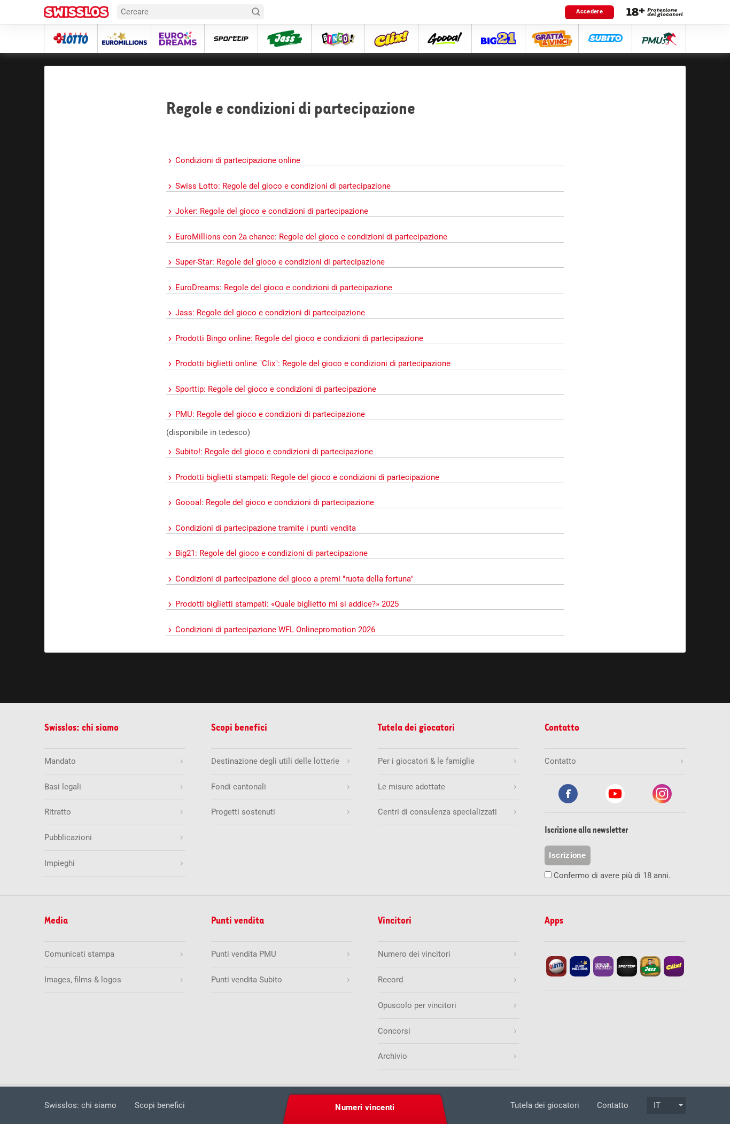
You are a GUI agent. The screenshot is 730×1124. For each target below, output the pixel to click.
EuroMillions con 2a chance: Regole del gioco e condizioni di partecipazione (311, 237)
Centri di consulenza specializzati (437, 812)
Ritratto (57, 812)
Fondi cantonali (238, 787)
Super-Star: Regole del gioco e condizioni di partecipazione (280, 262)
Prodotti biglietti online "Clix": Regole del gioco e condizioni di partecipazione (313, 363)
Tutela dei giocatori (544, 1105)
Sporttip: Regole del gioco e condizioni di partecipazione (275, 389)
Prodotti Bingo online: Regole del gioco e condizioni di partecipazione (299, 338)
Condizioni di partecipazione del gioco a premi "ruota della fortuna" (294, 579)
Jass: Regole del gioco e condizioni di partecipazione (270, 312)
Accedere (589, 11)
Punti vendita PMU (243, 954)
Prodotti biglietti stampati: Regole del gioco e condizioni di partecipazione (307, 477)
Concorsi (394, 1031)
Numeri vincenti (365, 1107)
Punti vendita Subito (246, 980)
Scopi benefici (160, 1105)
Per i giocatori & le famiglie (426, 761)
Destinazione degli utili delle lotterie (275, 761)
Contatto (612, 1105)
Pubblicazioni (68, 837)
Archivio (392, 1056)
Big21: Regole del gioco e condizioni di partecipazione (271, 553)
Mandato (60, 761)
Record (390, 980)
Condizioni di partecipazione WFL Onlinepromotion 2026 (275, 629)
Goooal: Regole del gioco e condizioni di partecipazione (274, 502)
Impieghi (59, 863)
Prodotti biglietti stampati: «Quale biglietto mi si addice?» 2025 (287, 604)
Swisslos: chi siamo (80, 1105)
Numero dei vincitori (414, 954)
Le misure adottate (411, 787)
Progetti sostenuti (243, 812)
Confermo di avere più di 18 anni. (612, 875)
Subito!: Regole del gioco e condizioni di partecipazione (274, 451)
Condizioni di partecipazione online (237, 160)
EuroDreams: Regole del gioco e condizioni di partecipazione (283, 287)
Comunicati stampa (79, 954)
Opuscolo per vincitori (417, 1005)
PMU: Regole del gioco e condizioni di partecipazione (270, 414)
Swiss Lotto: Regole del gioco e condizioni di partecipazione (283, 186)
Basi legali (62, 787)
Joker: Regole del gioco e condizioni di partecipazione (271, 211)
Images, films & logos (82, 980)
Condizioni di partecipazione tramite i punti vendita (265, 528)
